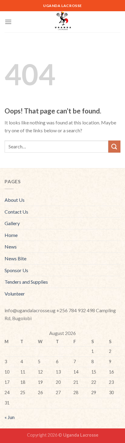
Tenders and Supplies (26, 282)
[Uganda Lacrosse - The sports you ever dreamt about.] (62, 21)
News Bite (15, 258)
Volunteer (15, 293)
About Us (15, 200)
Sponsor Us (16, 270)
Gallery (12, 223)
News (11, 246)
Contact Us (16, 212)
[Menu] (8, 21)
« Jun (10, 417)
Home (11, 235)
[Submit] (114, 146)
